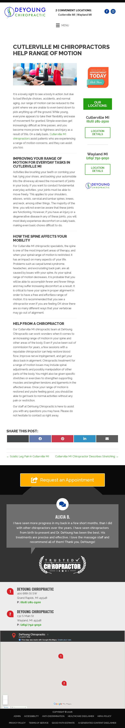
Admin (17, 716)
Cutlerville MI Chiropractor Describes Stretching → (86, 456)
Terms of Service (39, 723)
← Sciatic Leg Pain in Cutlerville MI (28, 456)
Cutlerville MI (66, 14)
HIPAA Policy (104, 716)
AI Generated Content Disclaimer (97, 723)
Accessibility (31, 716)
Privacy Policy (17, 723)
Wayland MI (84, 14)
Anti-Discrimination (53, 716)
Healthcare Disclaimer (81, 716)
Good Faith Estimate (63, 723)
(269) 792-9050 (97, 158)
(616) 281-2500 (97, 121)
